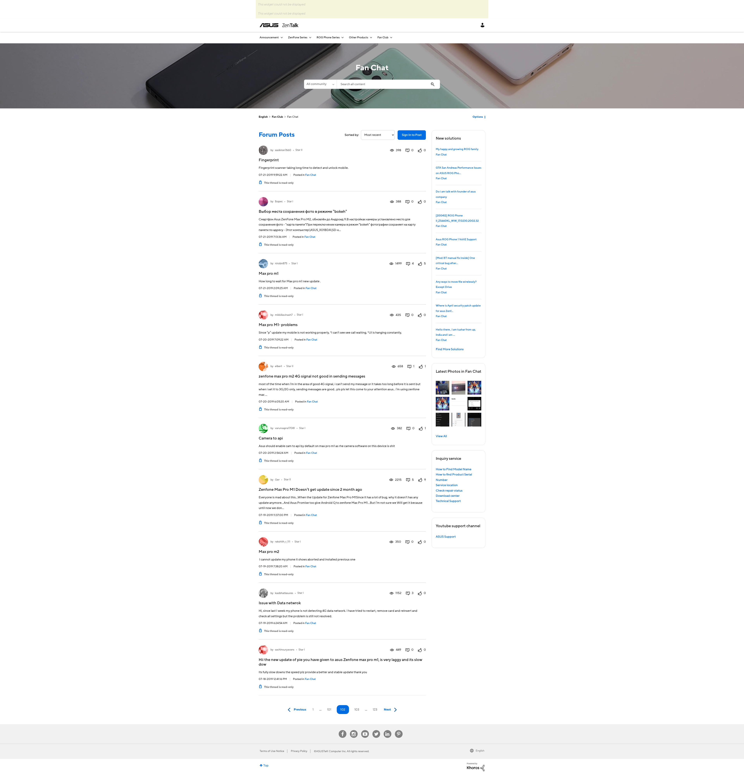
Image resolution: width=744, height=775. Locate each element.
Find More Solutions (450, 349)
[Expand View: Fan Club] (391, 37)
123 (375, 709)
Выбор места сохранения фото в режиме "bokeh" (303, 211)
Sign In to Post (412, 135)
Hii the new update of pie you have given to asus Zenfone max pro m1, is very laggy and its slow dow (340, 662)
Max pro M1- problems (278, 324)
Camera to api (271, 438)
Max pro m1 (268, 273)
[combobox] (388, 84)
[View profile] (263, 150)
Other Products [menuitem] (358, 37)
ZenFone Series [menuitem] (297, 37)
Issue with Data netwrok (280, 603)
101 (329, 709)
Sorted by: (352, 135)
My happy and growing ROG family (457, 149)
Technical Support (448, 501)
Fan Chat (310, 175)
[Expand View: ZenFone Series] (310, 37)
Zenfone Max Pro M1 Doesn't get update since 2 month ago (310, 489)
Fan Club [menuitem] (382, 37)
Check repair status (449, 491)
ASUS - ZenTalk (279, 25)
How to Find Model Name (453, 469)
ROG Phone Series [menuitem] (328, 37)
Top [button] (266, 765)
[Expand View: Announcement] (282, 37)
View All (441, 436)
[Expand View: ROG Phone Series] (342, 37)
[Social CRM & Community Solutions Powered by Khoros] (475, 767)
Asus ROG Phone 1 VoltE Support (456, 239)
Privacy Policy (299, 751)
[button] (443, 388)
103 (356, 709)
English (263, 117)
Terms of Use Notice (272, 751)
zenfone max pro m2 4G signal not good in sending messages (312, 376)
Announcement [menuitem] (269, 37)
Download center (448, 496)
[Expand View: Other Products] (371, 37)
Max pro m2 (269, 551)
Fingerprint (269, 160)
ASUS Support (446, 537)
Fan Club (277, 117)
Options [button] (478, 117)
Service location (447, 485)
